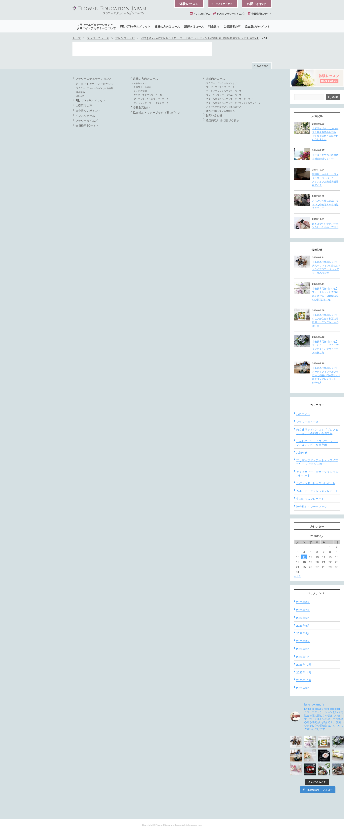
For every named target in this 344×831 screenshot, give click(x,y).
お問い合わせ (256, 3)
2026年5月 (303, 625)
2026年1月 (303, 657)
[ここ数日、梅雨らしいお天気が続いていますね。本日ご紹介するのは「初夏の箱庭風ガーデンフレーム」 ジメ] (324, 742)
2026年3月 (303, 641)
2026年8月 (303, 602)
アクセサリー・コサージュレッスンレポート (317, 473)
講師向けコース (194, 26)
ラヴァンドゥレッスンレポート (315, 483)
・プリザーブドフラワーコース (146, 94)
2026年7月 (303, 610)
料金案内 (213, 26)
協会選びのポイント (257, 26)
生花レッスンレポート (310, 499)
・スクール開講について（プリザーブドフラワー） (229, 98)
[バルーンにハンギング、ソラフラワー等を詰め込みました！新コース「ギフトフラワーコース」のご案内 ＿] (324, 769)
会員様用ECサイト (261, 13)
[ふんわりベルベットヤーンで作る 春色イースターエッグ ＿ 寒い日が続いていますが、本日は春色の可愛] (296, 769)
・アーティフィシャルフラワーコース (150, 98)
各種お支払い (141, 107)
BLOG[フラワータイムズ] (230, 13)
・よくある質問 (139, 90)
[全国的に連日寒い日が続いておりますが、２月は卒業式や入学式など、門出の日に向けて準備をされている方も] (324, 755)
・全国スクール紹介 (141, 86)
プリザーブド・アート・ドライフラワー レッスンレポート (317, 462)
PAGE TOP (262, 66)
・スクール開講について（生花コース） (223, 106)
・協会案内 (79, 92)
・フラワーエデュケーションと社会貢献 (93, 88)
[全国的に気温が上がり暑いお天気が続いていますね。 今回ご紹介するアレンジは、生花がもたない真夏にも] (310, 742)
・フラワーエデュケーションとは (220, 83)
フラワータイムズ (86, 120)
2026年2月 (303, 649)
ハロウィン (303, 414)
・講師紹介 (79, 95)
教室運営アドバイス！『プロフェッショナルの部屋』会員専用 (317, 431)
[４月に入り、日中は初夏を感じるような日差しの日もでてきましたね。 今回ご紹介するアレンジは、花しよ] (296, 755)
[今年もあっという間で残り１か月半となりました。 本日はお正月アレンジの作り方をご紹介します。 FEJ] (310, 769)
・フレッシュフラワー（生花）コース (150, 102)
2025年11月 (303, 672)
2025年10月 (303, 680)
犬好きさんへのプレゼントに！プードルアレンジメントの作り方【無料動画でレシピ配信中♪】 (200, 38)
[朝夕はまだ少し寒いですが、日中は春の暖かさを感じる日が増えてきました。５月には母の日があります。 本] (310, 755)
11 (304, 557)
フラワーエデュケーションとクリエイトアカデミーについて (96, 26)
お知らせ (301, 452)
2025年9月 (303, 688)
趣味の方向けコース (167, 26)
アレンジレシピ (125, 38)
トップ (76, 38)
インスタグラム (201, 13)
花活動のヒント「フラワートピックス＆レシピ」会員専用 (317, 443)
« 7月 (297, 576)
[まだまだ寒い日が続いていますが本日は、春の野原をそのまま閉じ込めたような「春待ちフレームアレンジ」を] (338, 755)
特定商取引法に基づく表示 (222, 120)
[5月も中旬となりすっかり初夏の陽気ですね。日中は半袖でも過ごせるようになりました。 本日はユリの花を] (338, 742)
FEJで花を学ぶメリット (135, 26)
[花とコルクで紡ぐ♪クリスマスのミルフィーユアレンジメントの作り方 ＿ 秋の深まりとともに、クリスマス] (338, 769)
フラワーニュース (98, 38)
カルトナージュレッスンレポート (317, 491)
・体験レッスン (139, 83)
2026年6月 (303, 618)
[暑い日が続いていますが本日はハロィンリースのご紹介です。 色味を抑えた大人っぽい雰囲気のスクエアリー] (296, 742)
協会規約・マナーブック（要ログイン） (158, 112)
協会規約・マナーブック (311, 507)
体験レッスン (188, 3)
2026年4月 (303, 633)
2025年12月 (303, 664)
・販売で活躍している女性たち (219, 110)
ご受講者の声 (232, 26)
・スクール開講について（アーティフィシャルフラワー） (232, 102)
